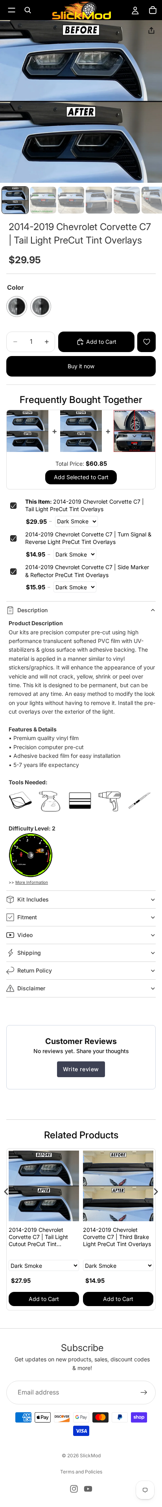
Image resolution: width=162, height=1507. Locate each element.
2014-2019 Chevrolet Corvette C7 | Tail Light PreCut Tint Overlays (84, 505)
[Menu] (12, 10)
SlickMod (90, 1455)
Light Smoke (40, 306)
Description (32, 610)
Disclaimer (31, 988)
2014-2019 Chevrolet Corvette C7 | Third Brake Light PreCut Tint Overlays (117, 1236)
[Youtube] (88, 1489)
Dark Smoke (16, 306)
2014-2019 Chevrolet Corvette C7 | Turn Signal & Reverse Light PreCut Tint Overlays (88, 538)
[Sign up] (144, 1392)
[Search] (27, 10)
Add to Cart (44, 1298)
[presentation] (6, 1192)
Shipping (29, 952)
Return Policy (34, 970)
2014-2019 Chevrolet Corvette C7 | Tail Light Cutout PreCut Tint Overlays (38, 1237)
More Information (31, 882)
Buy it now (81, 366)
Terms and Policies (81, 1472)
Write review (81, 1069)
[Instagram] (74, 1489)
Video (25, 935)
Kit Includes (33, 899)
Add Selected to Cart (81, 477)
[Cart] (152, 10)
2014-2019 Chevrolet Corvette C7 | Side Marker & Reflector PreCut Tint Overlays (87, 571)
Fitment (27, 917)
